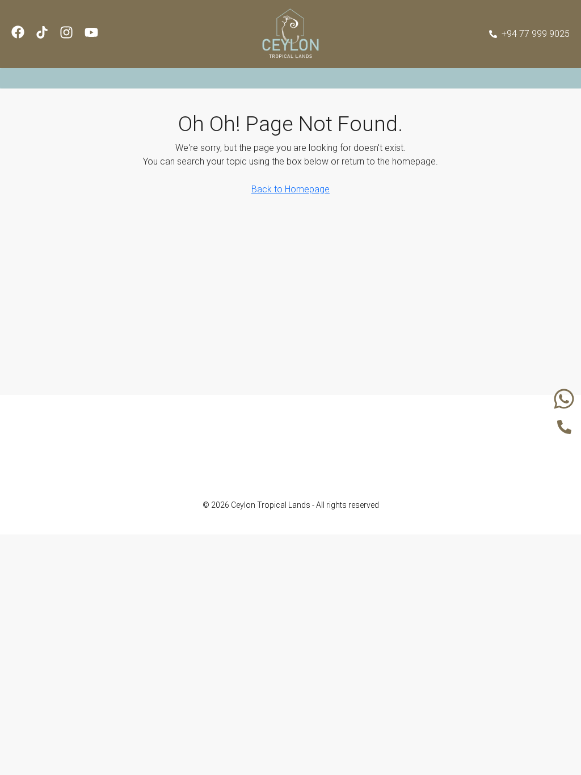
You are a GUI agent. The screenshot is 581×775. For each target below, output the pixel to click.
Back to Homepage (290, 189)
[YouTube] (307, 467)
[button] (290, 78)
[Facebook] (241, 467)
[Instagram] (274, 467)
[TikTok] (340, 467)
